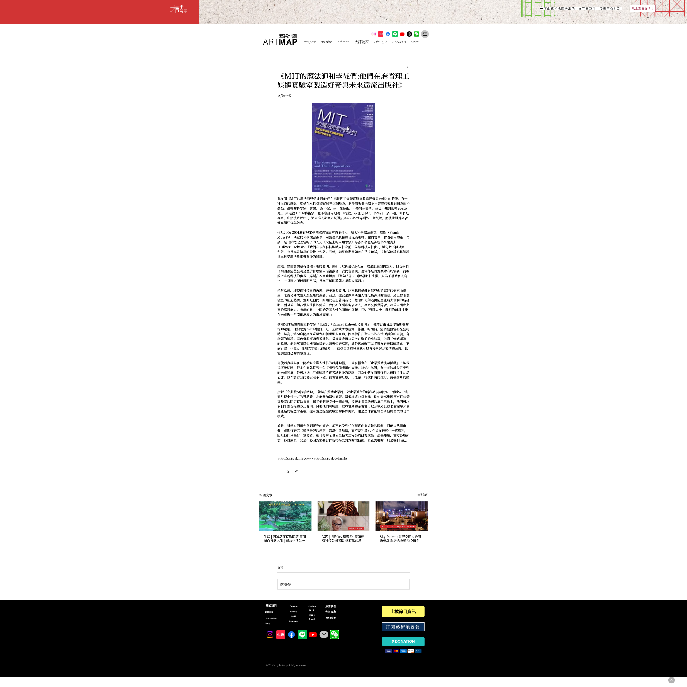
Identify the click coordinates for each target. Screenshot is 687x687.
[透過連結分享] (296, 471)
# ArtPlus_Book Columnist (330, 458)
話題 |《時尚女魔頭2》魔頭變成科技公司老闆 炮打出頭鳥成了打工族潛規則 (343, 539)
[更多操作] (407, 67)
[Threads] (409, 34)
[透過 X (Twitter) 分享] (287, 471)
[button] (309, 42)
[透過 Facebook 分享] (279, 471)
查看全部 (423, 494)
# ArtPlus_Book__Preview (294, 458)
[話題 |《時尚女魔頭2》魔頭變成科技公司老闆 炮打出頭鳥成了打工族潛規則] (344, 516)
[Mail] (425, 34)
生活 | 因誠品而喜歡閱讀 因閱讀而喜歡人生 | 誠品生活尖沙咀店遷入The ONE (285, 539)
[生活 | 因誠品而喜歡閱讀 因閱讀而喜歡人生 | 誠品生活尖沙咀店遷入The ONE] (285, 516)
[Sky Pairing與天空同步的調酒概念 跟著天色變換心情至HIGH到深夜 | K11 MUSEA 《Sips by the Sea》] (402, 516)
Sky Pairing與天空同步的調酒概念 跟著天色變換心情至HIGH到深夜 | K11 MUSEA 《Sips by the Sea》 (400, 539)
